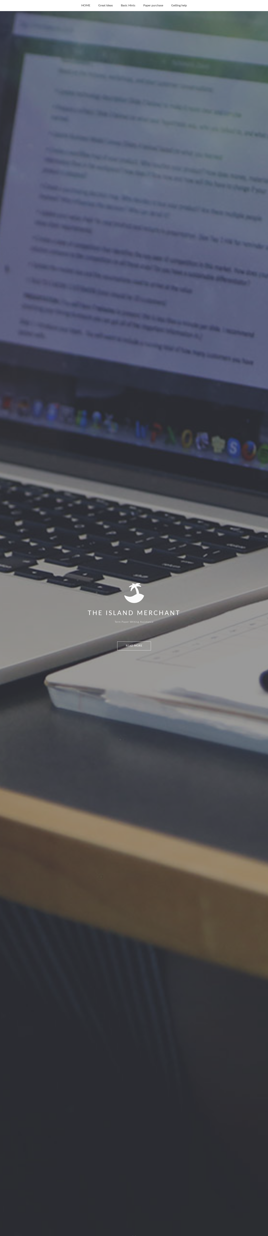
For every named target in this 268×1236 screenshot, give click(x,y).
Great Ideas (105, 5)
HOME (85, 5)
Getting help (179, 5)
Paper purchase (153, 5)
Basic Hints (128, 5)
